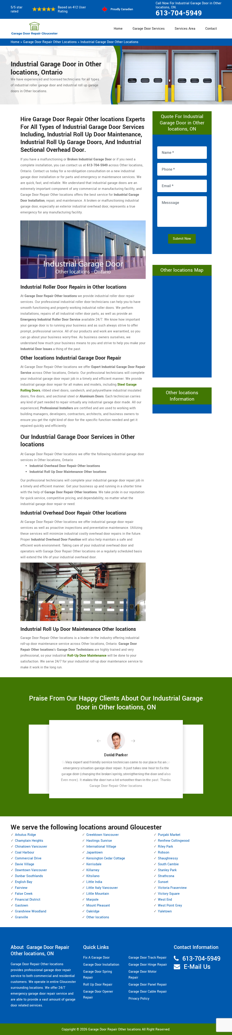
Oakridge (92, 911)
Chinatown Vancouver (31, 846)
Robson (163, 852)
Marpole (92, 899)
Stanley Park (167, 870)
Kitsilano (92, 876)
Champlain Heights (29, 840)
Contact (211, 28)
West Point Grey (170, 905)
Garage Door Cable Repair (147, 991)
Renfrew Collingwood (173, 840)
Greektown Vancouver (102, 834)
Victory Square (169, 893)
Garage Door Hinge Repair (147, 964)
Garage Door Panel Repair (147, 984)
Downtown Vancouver (31, 870)
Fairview (21, 887)
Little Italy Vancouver (102, 887)
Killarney (92, 870)
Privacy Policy (138, 998)
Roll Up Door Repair (97, 984)
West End (165, 899)
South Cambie (168, 864)
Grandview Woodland (30, 911)
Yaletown (165, 911)
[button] (102, 741)
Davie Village (24, 864)
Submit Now (182, 238)
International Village (101, 846)
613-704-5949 (179, 13)
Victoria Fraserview (172, 887)
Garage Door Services (149, 28)
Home (118, 28)
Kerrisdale (94, 864)
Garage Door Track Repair (147, 957)
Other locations (97, 917)
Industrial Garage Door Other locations (109, 42)
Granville (21, 917)
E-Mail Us (197, 966)
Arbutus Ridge (25, 834)
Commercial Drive (28, 858)
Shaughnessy (168, 858)
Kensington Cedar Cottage (105, 858)
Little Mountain (97, 893)
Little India (94, 882)
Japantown (94, 852)
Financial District (27, 899)
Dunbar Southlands (29, 876)
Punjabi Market (169, 834)
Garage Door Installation (101, 964)
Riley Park (165, 846)
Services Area (185, 28)
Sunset (163, 882)
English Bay (23, 882)
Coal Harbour (24, 852)
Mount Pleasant (98, 905)
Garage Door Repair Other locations (50, 42)
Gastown (21, 905)
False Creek (23, 893)
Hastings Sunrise (99, 840)
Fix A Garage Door (96, 957)
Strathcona (166, 876)
